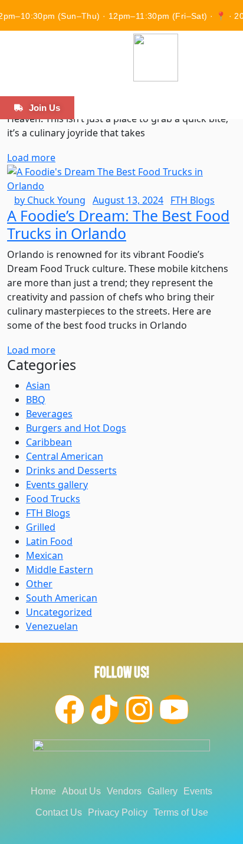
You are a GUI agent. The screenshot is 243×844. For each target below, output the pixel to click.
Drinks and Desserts (71, 470)
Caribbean (49, 442)
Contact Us (58, 812)
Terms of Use (180, 812)
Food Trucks (53, 498)
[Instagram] (139, 709)
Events (197, 791)
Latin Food (49, 541)
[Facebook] (69, 709)
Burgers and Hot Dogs (76, 427)
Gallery (162, 791)
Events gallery (57, 484)
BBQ (35, 399)
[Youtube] (174, 709)
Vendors (124, 791)
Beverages (49, 413)
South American (61, 597)
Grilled (40, 527)
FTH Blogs (192, 200)
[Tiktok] (104, 709)
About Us (81, 791)
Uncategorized (59, 612)
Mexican (44, 555)
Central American (64, 456)
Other (39, 583)
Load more (31, 157)
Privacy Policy (117, 812)
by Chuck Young (50, 200)
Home (43, 791)
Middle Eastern (59, 569)
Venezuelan (52, 626)
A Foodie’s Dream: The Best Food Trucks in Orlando (118, 224)
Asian (38, 385)
